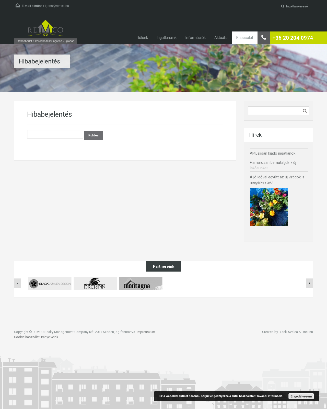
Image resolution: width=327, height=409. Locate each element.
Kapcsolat (244, 37)
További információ (269, 396)
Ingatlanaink (167, 37)
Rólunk (142, 37)
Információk (195, 37)
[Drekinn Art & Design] (95, 283)
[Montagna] (141, 283)
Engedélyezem (301, 396)
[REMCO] (45, 28)
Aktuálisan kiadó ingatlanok (272, 153)
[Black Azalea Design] (50, 283)
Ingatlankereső (297, 6)
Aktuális (221, 37)
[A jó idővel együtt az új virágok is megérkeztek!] (269, 207)
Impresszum (146, 332)
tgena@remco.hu (57, 6)
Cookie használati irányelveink (36, 337)
